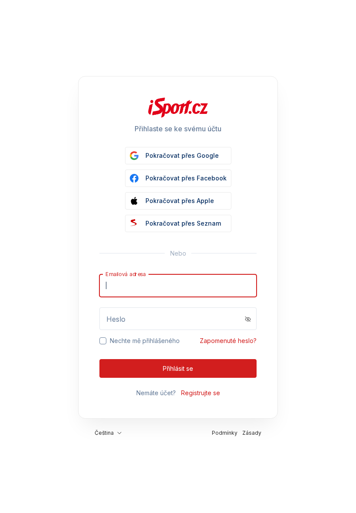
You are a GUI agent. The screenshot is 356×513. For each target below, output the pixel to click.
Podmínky (224, 433)
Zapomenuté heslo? (228, 340)
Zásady (251, 433)
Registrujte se (200, 392)
